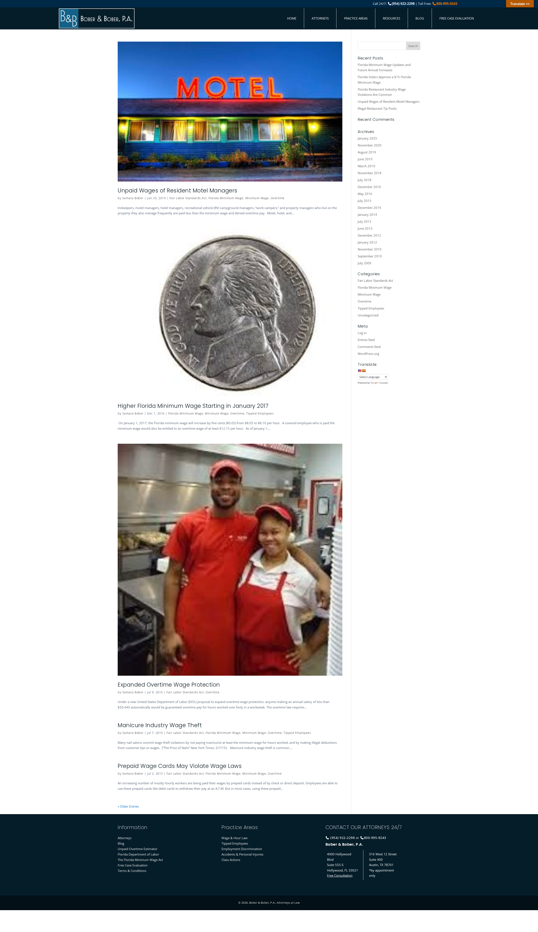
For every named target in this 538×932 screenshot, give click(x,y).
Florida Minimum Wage (225, 198)
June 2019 (365, 159)
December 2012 (369, 235)
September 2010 (370, 256)
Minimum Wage (257, 198)
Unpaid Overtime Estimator (137, 849)
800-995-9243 (446, 3)
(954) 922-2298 (403, 3)
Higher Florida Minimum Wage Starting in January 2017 (193, 406)
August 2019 (367, 152)
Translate (383, 383)
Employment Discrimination (242, 849)
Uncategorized (368, 315)
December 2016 (369, 187)
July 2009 (364, 263)
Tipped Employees (260, 413)
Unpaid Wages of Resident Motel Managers (177, 190)
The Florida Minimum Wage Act (140, 860)
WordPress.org (368, 353)
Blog (419, 18)
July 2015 (364, 201)
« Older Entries (128, 806)
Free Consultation (339, 875)
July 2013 (364, 221)
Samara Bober (133, 198)
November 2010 (369, 249)
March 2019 (366, 166)
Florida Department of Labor (138, 854)
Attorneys (320, 18)
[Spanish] (364, 370)
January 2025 (367, 138)
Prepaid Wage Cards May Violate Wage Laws (180, 766)
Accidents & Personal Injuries (242, 854)
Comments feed (369, 347)
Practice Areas (356, 18)
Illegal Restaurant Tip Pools (377, 108)
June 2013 (365, 228)
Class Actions (231, 860)
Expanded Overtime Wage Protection (169, 684)
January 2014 (367, 214)
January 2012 (367, 242)
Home (291, 18)
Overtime (278, 198)
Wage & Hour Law (235, 838)
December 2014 (369, 207)
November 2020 (369, 145)
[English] (359, 370)
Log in (362, 333)
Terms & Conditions (132, 871)
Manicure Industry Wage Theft (160, 725)
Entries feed (366, 340)
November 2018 (369, 173)
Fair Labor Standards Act (188, 198)
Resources (391, 18)
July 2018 (364, 180)
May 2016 (365, 194)
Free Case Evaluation (456, 18)
